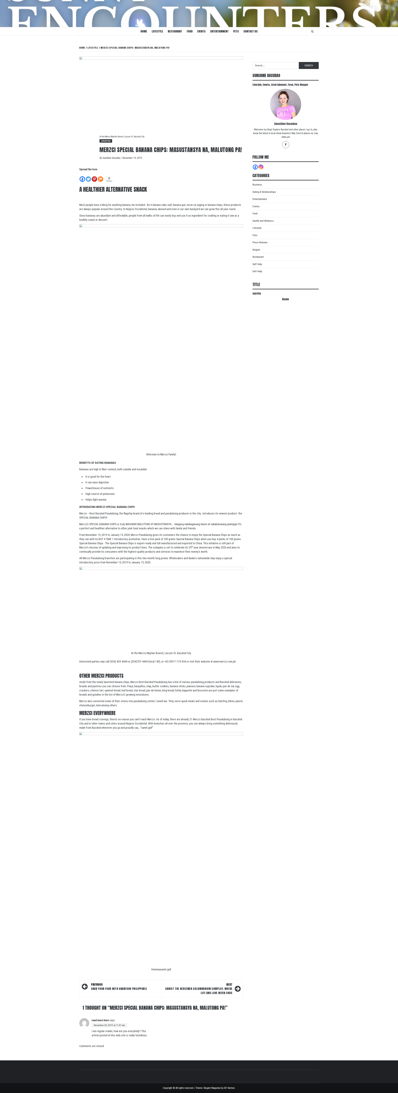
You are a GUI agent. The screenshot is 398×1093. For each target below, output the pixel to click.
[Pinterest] (94, 177)
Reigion (256, 249)
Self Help (257, 264)
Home (144, 31)
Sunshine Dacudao (112, 157)
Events (201, 31)
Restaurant (175, 31)
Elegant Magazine (212, 1087)
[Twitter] (88, 177)
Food (190, 31)
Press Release (259, 242)
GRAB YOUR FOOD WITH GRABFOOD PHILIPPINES (119, 986)
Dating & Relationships (264, 191)
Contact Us (250, 31)
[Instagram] (260, 167)
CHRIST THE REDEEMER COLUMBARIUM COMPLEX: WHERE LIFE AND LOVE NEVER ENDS (198, 988)
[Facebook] (82, 177)
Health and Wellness (263, 220)
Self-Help (257, 271)
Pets (236, 31)
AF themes (229, 1087)
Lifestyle (157, 31)
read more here (100, 1020)
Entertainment (219, 31)
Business (257, 184)
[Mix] (100, 177)
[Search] (312, 31)
